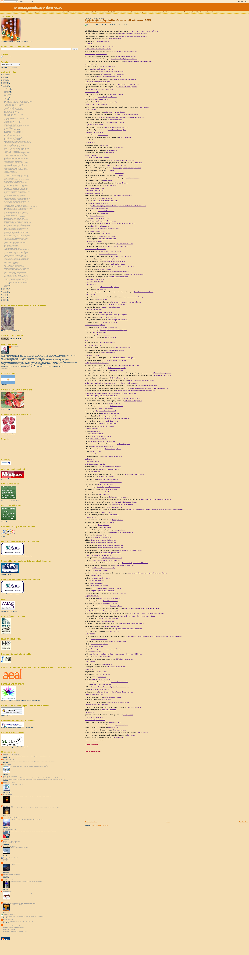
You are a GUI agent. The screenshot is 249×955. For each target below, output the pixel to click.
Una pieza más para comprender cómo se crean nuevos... (18, 196)
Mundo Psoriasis (8, 891)
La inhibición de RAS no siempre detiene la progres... (16, 258)
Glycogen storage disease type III (108, 469)
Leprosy (87, 340)
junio (5, 97)
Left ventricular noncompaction (119, 271)
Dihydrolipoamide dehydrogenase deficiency (124, 59)
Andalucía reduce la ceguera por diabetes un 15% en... (17, 204)
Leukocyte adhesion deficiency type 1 (103, 69)
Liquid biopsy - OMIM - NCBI (10, 124)
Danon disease (131, 735)
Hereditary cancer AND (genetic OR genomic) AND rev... (17, 137)
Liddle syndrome (90, 459)
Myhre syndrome (103, 135)
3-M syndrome (105, 233)
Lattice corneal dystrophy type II (95, 193)
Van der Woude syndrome (106, 477)
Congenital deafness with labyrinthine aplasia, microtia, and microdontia (121, 117)
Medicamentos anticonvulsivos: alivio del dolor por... (16, 165)
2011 (4, 297)
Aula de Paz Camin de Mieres (11, 817)
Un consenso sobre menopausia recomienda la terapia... (17, 225)
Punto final (5, 876)
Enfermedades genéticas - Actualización (13, 181)
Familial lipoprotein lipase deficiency (111, 482)
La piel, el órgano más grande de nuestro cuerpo (15, 242)
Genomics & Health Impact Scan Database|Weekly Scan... (18, 142)
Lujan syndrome (95, 431)
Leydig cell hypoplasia (97, 216)
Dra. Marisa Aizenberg (9, 829)
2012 (4, 296)
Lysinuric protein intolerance (98, 639)
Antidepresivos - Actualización (11, 245)
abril (5, 99)
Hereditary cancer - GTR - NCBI (11, 134)
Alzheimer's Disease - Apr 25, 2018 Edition (14, 266)
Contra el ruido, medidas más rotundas (13, 233)
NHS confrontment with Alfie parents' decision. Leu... (16, 158)
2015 (4, 291)
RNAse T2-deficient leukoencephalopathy (105, 201)
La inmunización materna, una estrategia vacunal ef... (16, 194)
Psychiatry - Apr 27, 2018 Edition (11, 151)
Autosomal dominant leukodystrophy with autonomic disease (147, 573)
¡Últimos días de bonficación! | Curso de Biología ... (16, 212)
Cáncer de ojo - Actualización (11, 159)
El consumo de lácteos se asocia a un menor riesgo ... (16, 185)
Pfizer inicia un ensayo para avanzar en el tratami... (16, 238)
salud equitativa (15, 346)
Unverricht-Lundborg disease (116, 666)
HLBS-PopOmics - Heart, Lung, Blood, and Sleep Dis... (17, 102)
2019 (4, 85)
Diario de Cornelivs (8, 806)
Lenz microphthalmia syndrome (118, 320)
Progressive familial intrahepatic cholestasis (128, 628)
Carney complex (144, 107)
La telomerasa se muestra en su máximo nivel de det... (17, 198)
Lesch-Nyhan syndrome (108, 352)
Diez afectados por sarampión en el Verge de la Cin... (16, 256)
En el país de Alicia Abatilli (10, 858)
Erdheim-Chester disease (109, 489)
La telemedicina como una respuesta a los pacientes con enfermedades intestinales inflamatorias (33, 831)
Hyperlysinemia (128, 715)
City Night (13, 864)
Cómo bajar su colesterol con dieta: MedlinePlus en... (16, 175)
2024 (4, 77)
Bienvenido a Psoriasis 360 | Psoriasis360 (15, 931)
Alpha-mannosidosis (114, 722)
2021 (4, 82)
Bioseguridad (7, 764)
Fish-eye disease (104, 213)
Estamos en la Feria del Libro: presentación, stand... (16, 154)
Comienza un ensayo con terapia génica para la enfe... (17, 191)
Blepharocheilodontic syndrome (127, 87)
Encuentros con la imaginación (11, 874)
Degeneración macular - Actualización (13, 161)
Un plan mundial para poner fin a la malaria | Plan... (16, 271)
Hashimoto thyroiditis (109, 710)
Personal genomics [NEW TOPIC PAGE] (13, 107)
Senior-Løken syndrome (110, 601)
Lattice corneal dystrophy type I (95, 190)
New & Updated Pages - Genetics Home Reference (16, 219)
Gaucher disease (114, 515)
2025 (4, 76)
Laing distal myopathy (92, 92)
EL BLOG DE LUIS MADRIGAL (11, 841)
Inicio (168, 822)
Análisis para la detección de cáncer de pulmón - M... (16, 166)
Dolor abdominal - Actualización (11, 246)
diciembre (6, 88)
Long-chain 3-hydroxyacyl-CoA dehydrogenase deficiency (117, 223)
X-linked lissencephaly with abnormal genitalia (106, 560)
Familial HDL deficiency (112, 626)
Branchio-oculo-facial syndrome (134, 474)
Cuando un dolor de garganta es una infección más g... (17, 179)
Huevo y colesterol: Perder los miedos (13, 229)
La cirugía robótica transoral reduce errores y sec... (16, 156)
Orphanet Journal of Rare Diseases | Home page (15, 155)
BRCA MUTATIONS (8, 115)
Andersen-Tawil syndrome (109, 603)
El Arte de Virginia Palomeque (11, 863)
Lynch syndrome (90, 712)
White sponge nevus (113, 403)
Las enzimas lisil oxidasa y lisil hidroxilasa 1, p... (15, 251)
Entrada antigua (243, 822)
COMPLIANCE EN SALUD (17, 784)
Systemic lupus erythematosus (106, 236)
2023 (4, 79)
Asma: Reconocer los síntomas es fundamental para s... (17, 152)
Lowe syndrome (115, 631)
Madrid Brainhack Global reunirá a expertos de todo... (16, 224)
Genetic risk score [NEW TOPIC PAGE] (13, 114)
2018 (4, 86)
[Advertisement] (99, 807)
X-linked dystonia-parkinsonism (101, 656)
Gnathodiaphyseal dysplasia (107, 416)
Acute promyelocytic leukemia (116, 360)
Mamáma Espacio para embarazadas (13, 927)
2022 (4, 80)
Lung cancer (89, 669)
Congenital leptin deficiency (99, 332)
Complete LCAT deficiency (106, 211)
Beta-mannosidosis (114, 727)
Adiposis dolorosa (106, 527)
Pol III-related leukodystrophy (117, 368)
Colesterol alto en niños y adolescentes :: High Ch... (16, 168)
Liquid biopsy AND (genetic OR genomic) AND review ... (17, 125)
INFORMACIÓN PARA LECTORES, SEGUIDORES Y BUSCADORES (20, 206)
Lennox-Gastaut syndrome (93, 309)
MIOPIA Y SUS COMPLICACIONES (19, 847)
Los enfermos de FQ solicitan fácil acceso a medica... (16, 188)
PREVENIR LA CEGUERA (10, 846)
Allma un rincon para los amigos (12, 925)
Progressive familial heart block (110, 307)
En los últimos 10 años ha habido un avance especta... (17, 241)
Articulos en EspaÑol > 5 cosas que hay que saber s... (17, 148)
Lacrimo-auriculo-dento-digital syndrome (98, 49)
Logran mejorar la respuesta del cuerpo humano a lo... (16, 249)
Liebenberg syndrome (92, 461)
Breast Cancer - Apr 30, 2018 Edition (12, 144)
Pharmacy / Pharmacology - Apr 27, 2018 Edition (15, 149)
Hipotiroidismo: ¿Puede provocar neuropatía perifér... (16, 164)
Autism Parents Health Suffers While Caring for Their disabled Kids (26, 881)
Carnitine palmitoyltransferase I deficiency (135, 563)
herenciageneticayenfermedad (37, 7)
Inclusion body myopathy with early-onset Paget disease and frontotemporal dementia (155, 636)
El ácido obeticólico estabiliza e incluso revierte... (15, 239)
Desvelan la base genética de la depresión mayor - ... (16, 192)
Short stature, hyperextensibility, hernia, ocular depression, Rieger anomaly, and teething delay (155, 509)
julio (5, 95)
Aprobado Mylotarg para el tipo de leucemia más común (17, 235)
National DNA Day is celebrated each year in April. (15, 218)
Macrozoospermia (125, 137)
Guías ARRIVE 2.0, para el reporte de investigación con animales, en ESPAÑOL (29, 766)
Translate (14, 67)
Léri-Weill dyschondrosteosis (115, 350)
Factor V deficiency (108, 46)
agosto (6, 94)
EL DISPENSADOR (8, 759)
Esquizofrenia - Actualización (10, 172)
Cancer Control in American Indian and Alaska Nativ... (16, 213)
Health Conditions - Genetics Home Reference (98, 22)
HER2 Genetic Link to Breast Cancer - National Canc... (17, 268)
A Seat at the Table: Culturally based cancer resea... (16, 182)
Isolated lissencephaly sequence (101, 537)
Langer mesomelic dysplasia (115, 122)
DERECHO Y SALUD (9, 782)
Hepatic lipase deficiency (105, 484)
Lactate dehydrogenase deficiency (96, 54)
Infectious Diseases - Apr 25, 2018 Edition (14, 261)
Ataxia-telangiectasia (107, 621)
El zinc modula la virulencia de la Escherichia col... (15, 211)
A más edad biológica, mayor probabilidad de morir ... (16, 199)
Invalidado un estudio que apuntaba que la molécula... (16, 259)
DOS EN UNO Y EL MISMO (10, 842)
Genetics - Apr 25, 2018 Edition (11, 262)
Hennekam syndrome (134, 707)
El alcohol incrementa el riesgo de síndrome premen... (16, 255)
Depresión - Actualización (10, 171)
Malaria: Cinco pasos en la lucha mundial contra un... (16, 272)
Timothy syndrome (116, 606)
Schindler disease (142, 732)
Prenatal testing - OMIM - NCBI (11, 117)
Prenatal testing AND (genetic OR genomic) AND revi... (17, 118)
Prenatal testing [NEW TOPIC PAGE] (12, 121)
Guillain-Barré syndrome (115, 119)
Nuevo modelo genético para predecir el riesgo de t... (16, 186)
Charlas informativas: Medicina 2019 (12, 215)
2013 (4, 294)
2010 (4, 299)
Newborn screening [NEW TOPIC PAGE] (13, 109)
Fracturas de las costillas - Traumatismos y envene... (16, 174)
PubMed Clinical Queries (9, 119)
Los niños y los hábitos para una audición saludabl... (16, 278)
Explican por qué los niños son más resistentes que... (16, 252)
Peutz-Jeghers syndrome (108, 317)
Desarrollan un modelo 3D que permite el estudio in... (16, 231)
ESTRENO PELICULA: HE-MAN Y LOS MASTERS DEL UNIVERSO (27, 819)
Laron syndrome (103, 140)
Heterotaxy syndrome (104, 269)
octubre (6, 91)
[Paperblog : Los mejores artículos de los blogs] (6, 464)
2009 (4, 300)
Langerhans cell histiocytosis (117, 130)
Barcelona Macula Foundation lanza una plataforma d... (17, 253)
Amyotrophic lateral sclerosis (109, 618)
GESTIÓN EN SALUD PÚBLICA (11, 754)
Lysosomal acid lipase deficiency (107, 97)
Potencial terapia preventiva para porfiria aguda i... (15, 189)
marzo (5, 283)
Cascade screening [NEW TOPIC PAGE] (13, 108)
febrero (6, 285)
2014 (4, 292)
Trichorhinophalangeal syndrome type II (116, 127)
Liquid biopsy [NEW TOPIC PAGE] (12, 126)
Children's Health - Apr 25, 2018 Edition (13, 265)
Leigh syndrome (102, 289)
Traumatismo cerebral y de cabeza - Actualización (16, 162)
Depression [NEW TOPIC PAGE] (11, 112)
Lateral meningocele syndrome (94, 188)
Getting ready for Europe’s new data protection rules (16, 228)
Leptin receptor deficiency (93, 345)
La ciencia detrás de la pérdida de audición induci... (16, 280)
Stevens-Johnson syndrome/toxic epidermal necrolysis (115, 692)
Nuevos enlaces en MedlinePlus (11, 243)
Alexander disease (117, 370)
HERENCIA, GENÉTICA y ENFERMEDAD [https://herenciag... (18, 101)
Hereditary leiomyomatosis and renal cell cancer (126, 302)
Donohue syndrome (103, 335)
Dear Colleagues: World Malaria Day (12, 273)
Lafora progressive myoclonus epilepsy (113, 74)
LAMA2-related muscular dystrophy (106, 102)
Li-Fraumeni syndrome (97, 433)
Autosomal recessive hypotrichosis (101, 89)
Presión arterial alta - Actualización (12, 248)
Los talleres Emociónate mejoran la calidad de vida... (16, 232)
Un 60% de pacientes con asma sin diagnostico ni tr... (16, 209)
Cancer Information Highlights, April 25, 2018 (14, 269)
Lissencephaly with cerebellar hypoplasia (103, 221)
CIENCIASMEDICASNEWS (10, 776)
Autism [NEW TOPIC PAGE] (10, 111)
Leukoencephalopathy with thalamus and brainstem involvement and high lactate (110, 393)
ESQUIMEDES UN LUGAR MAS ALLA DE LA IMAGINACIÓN (19, 903)
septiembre (7, 92)
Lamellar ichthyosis (91, 109)
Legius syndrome (90, 284)
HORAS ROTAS (7, 794)
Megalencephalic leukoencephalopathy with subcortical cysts (148, 388)
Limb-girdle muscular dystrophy (101, 436)
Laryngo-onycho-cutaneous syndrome (97, 157)
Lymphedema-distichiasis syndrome (118, 702)
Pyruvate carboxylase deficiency (144, 292)
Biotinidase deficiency (132, 178)
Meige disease (107, 180)
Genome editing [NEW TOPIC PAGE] (12, 105)
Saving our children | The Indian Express (13, 146)
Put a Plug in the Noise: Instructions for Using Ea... (16, 275)
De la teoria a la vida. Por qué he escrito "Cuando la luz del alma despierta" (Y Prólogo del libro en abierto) (35, 807)
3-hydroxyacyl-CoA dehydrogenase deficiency (143, 31)
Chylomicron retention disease (118, 497)
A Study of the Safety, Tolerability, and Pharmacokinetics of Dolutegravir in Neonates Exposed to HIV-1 (27, 756)
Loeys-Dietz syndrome (97, 231)
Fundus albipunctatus (105, 198)
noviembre (6, 89)
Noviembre (5, 859)
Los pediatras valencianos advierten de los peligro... (16, 226)
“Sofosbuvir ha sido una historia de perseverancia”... (16, 201)
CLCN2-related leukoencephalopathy (120, 378)
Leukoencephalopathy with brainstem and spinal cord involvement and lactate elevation (118, 206)
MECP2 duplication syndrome (124, 659)
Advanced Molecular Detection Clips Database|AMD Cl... (17, 141)
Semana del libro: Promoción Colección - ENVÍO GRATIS (17, 222)
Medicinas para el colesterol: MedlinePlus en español (16, 176)
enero (5, 286)
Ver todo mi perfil (5, 368)
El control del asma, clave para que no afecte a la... (16, 145)
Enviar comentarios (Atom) (100, 825)
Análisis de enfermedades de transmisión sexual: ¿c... (16, 169)
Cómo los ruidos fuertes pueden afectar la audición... (16, 282)
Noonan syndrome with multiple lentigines (113, 314)
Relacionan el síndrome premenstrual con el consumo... (17, 184)
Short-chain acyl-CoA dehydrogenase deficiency (156, 499)
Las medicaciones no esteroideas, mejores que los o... (17, 236)
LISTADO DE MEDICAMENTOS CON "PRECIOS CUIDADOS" (18, 921)
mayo (5, 98)
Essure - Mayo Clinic (9, 178)
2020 (4, 83)
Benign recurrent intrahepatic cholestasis (131, 623)
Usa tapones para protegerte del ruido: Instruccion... (16, 276)
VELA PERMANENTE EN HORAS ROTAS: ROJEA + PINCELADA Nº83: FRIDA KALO (31, 796)
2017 (4, 288)
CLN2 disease (110, 170)
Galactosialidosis (118, 737)
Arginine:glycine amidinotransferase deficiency (132, 33)
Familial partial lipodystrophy (115, 507)
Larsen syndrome (90, 155)
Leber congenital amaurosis (99, 208)
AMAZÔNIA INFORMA (9, 914)
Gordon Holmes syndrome (113, 449)
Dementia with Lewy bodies (99, 203)
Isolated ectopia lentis (105, 312)
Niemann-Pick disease (106, 492)
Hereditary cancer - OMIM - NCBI (12, 135)
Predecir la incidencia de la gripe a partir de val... (15, 205)
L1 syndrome (89, 44)
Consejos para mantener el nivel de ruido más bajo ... (16, 279)
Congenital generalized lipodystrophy (122, 504)
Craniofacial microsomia (109, 185)
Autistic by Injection (8, 879)
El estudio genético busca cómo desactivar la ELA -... (16, 195)
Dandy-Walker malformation (119, 682)
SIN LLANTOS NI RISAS (16, 904)
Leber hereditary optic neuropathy (117, 246)
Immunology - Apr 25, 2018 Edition (12, 263)
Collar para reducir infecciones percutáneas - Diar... (16, 202)
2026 (4, 74)
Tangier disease (120, 530)
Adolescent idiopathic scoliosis (116, 165)
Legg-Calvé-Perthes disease (100, 226)
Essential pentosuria (114, 38)
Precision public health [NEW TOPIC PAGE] (14, 104)
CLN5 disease (119, 173)
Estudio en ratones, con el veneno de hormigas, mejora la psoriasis (26, 893)
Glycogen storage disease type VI (123, 565)
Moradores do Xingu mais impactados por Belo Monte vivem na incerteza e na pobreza (23, 916)
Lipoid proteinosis (103, 494)
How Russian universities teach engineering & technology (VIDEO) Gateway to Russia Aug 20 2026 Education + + (30, 761)
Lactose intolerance (91, 64)
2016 (4, 289)
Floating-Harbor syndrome (117, 304)
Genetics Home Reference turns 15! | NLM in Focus (16, 216)
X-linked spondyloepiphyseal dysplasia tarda (127, 168)
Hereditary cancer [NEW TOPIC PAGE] (13, 129)
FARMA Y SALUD (8, 920)
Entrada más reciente (91, 822)
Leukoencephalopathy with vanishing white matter (101, 396)
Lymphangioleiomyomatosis (99, 99)
